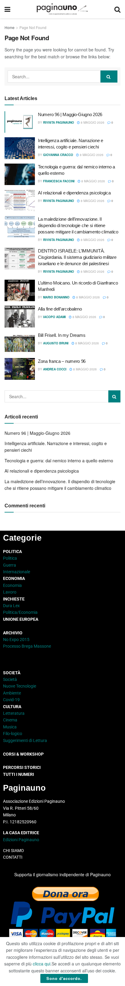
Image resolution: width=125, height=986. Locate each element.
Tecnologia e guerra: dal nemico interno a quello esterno (59, 460)
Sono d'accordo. (64, 978)
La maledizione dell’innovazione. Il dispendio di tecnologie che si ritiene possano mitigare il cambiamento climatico (78, 225)
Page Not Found (32, 27)
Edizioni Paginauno (21, 839)
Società (10, 679)
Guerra (9, 565)
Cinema (10, 720)
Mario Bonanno (56, 297)
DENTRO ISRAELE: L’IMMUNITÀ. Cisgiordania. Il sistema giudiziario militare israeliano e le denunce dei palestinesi (77, 257)
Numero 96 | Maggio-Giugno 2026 (70, 114)
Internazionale (16, 571)
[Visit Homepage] (62, 9)
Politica (10, 558)
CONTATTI (12, 857)
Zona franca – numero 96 (62, 361)
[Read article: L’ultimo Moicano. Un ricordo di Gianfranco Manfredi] (20, 290)
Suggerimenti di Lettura (25, 740)
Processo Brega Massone (27, 646)
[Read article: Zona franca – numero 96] (20, 369)
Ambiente (12, 693)
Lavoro (9, 592)
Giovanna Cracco (58, 155)
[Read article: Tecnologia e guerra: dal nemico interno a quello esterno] (20, 174)
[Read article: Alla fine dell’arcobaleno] (20, 316)
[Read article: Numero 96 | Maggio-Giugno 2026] (20, 122)
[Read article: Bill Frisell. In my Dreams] (20, 343)
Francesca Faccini (59, 181)
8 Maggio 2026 (92, 122)
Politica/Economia (20, 612)
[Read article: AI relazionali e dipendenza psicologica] (20, 200)
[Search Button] (117, 9)
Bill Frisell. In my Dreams (61, 335)
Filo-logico (12, 733)
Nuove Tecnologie (19, 686)
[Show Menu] (7, 9)
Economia (12, 585)
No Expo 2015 (16, 639)
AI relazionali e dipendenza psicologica (74, 192)
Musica (10, 726)
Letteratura (14, 713)
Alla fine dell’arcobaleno (60, 308)
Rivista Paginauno (58, 122)
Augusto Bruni (56, 343)
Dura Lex (11, 605)
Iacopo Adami (54, 317)
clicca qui (41, 964)
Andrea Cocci (54, 369)
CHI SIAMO (13, 850)
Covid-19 (11, 699)
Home (10, 27)
